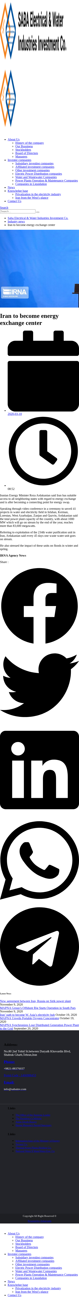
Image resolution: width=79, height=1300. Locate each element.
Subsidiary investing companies (34, 163)
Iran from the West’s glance (31, 197)
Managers (21, 156)
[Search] (37, 212)
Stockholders (23, 149)
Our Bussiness (24, 146)
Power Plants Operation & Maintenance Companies (46, 180)
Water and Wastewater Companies (36, 177)
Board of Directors (26, 153)
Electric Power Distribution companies (38, 173)
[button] (4, 207)
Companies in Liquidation (31, 184)
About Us (14, 139)
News (11, 187)
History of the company (29, 142)
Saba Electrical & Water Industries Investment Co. (38, 218)
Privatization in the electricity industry (38, 194)
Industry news (16, 221)
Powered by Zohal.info (39, 1221)
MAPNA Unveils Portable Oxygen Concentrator (29, 1018)
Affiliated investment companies (34, 166)
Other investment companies (32, 170)
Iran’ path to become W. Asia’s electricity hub (27, 1014)
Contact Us (14, 201)
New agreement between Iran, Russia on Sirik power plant (35, 1001)
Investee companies (19, 160)
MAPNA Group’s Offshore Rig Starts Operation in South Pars (38, 1008)
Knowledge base (18, 190)
